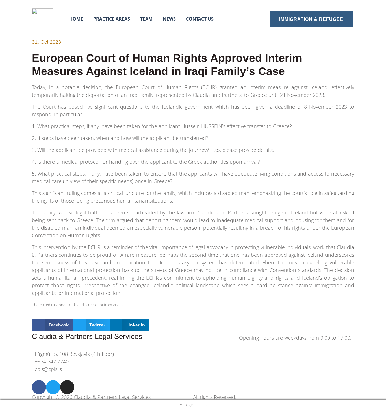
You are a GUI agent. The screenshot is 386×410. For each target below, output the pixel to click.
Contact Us (200, 19)
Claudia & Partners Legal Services (87, 336)
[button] (52, 325)
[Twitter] (53, 387)
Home (76, 19)
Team (146, 19)
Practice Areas (111, 19)
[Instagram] (67, 387)
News (169, 19)
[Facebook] (39, 387)
